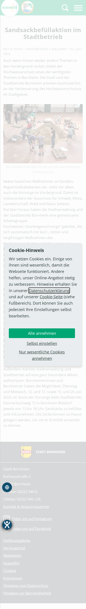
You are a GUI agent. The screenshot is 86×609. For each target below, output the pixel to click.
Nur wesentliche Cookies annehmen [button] (42, 355)
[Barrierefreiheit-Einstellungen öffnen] (7, 525)
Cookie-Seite (51, 296)
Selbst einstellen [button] (42, 343)
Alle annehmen (42, 333)
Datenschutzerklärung (49, 290)
